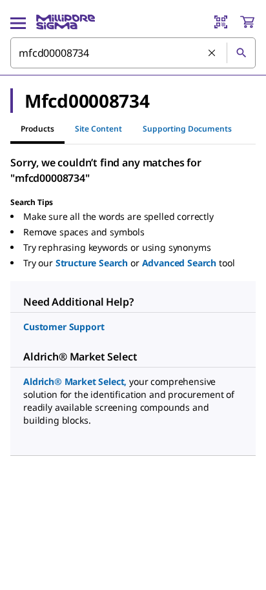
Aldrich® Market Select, (75, 381)
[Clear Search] (212, 53)
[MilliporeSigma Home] (65, 22)
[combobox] (133, 53)
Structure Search (92, 263)
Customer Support (63, 326)
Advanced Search (179, 263)
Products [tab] (37, 128)
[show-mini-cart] (247, 22)
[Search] (241, 53)
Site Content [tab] (98, 128)
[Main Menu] (18, 22)
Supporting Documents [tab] (187, 128)
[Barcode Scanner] (221, 22)
